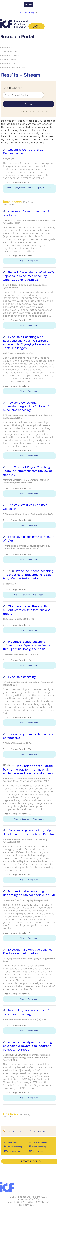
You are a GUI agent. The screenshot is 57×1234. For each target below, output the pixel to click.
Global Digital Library (9, 51)
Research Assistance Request (13, 67)
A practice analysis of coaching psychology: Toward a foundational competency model (27, 1045)
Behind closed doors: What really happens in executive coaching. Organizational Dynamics (29, 276)
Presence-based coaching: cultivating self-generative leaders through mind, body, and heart (28, 645)
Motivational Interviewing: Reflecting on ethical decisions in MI (29, 893)
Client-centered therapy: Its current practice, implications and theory (27, 609)
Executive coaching (22, 677)
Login (28, 4)
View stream (33, 261)
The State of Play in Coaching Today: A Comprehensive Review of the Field (27, 470)
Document (26, 595)
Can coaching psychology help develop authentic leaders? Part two (29, 832)
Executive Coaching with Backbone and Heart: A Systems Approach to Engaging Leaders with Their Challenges (28, 342)
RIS (49, 188)
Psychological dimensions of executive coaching (26, 1012)
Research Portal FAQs (9, 55)
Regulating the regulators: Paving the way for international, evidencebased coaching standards (28, 769)
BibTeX (31, 188)
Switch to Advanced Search (37, 111)
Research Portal (7, 47)
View (9, 188)
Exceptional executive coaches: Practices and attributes (28, 951)
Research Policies (8, 63)
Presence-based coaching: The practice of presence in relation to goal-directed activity (28, 574)
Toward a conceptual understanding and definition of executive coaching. (26, 406)
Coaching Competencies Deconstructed (23, 151)
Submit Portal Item (8, 59)
